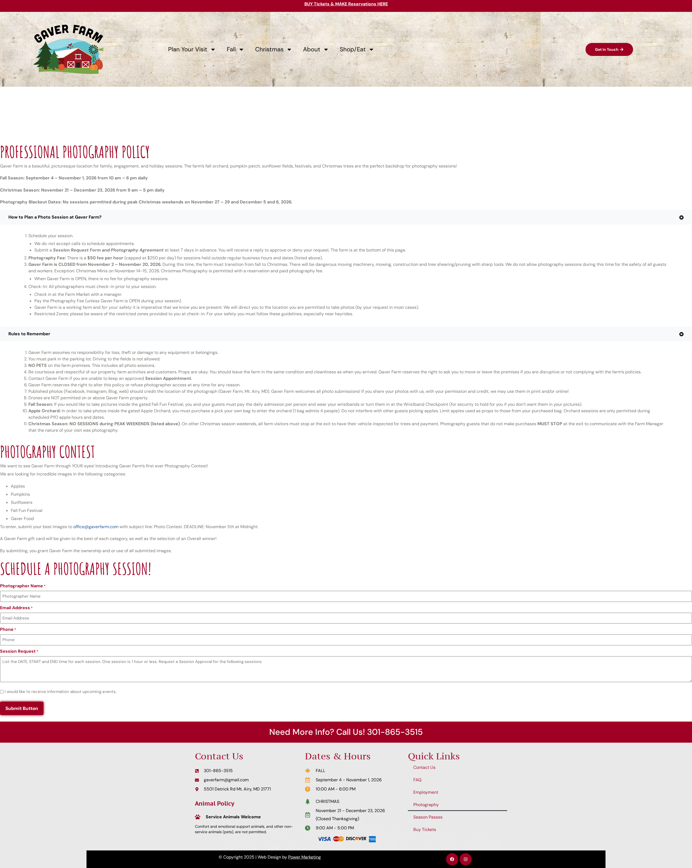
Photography (426, 804)
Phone (8, 629)
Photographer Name (23, 586)
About (311, 49)
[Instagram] (466, 859)
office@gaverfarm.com (95, 526)
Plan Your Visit (187, 49)
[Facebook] (452, 859)
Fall (231, 49)
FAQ (417, 780)
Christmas (269, 49)
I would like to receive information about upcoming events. (61, 692)
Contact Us (424, 767)
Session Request (19, 651)
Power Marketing (304, 857)
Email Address (16, 608)
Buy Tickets (424, 829)
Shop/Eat (353, 49)
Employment (425, 792)
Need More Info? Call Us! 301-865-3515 (346, 732)
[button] (346, 217)
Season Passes (428, 817)
